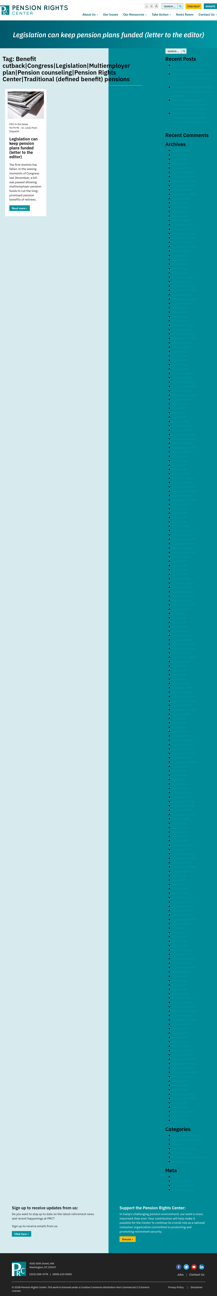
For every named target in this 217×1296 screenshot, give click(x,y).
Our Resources (134, 14)
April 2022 (179, 364)
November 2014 (183, 753)
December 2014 (183, 749)
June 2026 (180, 159)
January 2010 (182, 1002)
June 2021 (179, 408)
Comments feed (183, 1185)
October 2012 (182, 862)
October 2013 (182, 810)
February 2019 (182, 530)
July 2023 (179, 307)
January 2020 (182, 482)
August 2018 (181, 556)
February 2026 (182, 172)
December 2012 (183, 854)
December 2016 (183, 644)
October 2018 (182, 548)
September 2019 (184, 500)
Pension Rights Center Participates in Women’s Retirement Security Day (189, 104)
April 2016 (179, 679)
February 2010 (182, 998)
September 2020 (184, 447)
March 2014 (180, 788)
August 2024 (181, 251)
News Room (184, 14)
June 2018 (179, 565)
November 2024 (184, 238)
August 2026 (181, 150)
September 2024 (184, 246)
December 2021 (183, 382)
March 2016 (180, 683)
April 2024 (179, 268)
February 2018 (182, 583)
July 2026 (179, 155)
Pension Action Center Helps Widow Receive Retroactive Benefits (192, 91)
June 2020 (180, 460)
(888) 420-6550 (62, 1274)
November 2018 (183, 543)
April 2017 (179, 626)
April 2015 (179, 731)
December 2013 (183, 801)
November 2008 (184, 1063)
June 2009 (180, 1033)
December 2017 (183, 591)
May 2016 (179, 674)
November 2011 (183, 910)
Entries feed (181, 1181)
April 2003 (180, 1120)
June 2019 (179, 513)
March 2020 (181, 473)
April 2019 (179, 522)
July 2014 (179, 771)
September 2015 (184, 709)
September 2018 (184, 552)
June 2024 (180, 259)
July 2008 (179, 1081)
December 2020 (183, 434)
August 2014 (181, 766)
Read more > (19, 208)
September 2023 (184, 299)
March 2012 (180, 893)
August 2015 (181, 714)
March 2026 (181, 168)
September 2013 (184, 814)
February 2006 (183, 1111)
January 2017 (182, 640)
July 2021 (179, 404)
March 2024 (181, 273)
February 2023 (182, 325)
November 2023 (184, 290)
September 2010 (184, 967)
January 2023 (182, 329)
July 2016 (179, 666)
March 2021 (180, 421)
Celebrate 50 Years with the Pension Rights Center (192, 67)
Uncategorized (182, 1161)
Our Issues (110, 14)
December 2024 (183, 233)
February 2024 (182, 277)
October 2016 (182, 653)
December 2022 (183, 334)
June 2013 (179, 827)
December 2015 (183, 696)
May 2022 (179, 360)
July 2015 (179, 718)
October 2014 (182, 758)
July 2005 (179, 1116)
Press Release (182, 1153)
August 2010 (181, 971)
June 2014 (179, 775)
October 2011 (181, 915)
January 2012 (182, 902)
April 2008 (180, 1089)
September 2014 (184, 762)
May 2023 (179, 316)
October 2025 (182, 189)
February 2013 (182, 845)
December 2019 (183, 487)
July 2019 (179, 509)
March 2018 (181, 578)
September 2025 (184, 194)
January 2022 (182, 377)
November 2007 (184, 1094)
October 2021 (182, 391)
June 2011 (179, 932)
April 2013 (179, 836)
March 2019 (181, 526)
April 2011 (179, 941)
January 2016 (182, 692)
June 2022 (180, 356)
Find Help (193, 6)
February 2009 (183, 1050)
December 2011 (183, 906)
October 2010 (182, 963)
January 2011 (181, 954)
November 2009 (184, 1011)
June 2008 (180, 1085)
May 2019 (179, 517)
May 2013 (179, 832)
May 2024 (179, 264)
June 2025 (180, 207)
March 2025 (181, 220)
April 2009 (180, 1041)
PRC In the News (184, 1148)
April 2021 (179, 417)
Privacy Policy (176, 1287)
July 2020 (179, 456)
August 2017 (181, 609)
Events (177, 1144)
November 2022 (184, 338)
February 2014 (182, 792)
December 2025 (183, 181)
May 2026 (179, 163)
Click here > (21, 1234)
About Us (89, 14)
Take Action (160, 14)
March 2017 (180, 631)
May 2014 (179, 779)
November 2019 (183, 491)
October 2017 (182, 600)
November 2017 (183, 596)
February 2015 (182, 740)
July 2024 (179, 255)
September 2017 (184, 605)
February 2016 (182, 687)
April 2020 (180, 469)
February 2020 (183, 478)
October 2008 (182, 1068)
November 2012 (183, 858)
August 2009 (181, 1024)
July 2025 (179, 203)
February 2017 (182, 635)
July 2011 (179, 928)
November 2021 (183, 386)
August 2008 (181, 1076)
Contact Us (196, 1274)
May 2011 (179, 936)
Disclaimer (197, 1287)
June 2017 (179, 618)
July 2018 (179, 561)
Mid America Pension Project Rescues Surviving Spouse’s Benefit (193, 78)
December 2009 (183, 1007)
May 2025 (179, 211)
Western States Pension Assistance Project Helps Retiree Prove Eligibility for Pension (191, 119)
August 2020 (181, 452)
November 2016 (183, 648)
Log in (176, 1176)
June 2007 (180, 1103)
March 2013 (180, 840)
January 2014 (182, 797)
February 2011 (182, 950)
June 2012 (179, 880)
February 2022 (182, 373)
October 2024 (182, 242)
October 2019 (182, 495)
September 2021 (184, 395)
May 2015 (179, 727)
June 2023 (180, 312)
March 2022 (181, 369)
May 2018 (179, 570)
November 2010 (183, 958)
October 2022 (182, 342)
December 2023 (183, 286)
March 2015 (180, 736)
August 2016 (181, 661)
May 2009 (179, 1037)
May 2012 (179, 884)
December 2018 (183, 539)
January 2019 (182, 535)
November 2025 (184, 185)
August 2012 (181, 871)
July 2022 (179, 351)
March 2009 (181, 1046)
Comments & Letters (187, 1139)
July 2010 (179, 976)
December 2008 (183, 1059)
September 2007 (184, 1098)
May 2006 (179, 1107)
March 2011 (180, 945)
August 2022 (181, 347)
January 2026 (182, 176)
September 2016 (184, 657)
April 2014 (179, 784)
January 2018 (182, 587)
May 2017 (179, 622)
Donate (210, 6)
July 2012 (179, 875)
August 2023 (181, 303)
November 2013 (183, 805)
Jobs (180, 1274)
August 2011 (181, 923)
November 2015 (183, 701)
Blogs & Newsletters (186, 1135)
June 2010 (179, 980)
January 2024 (182, 281)
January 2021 (182, 430)
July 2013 (179, 823)
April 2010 (179, 989)
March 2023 (181, 321)
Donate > (127, 1239)
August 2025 (181, 198)
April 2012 (179, 889)
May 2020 (179, 465)
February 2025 (182, 224)
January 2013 (182, 849)
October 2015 (182, 705)
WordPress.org (183, 1190)
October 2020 (182, 443)
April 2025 (179, 216)
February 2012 (182, 897)
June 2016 (179, 670)
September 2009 (184, 1020)
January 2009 (182, 1054)
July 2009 (179, 1028)
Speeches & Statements (189, 1157)
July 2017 (179, 613)
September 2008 (184, 1072)
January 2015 (182, 744)
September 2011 (184, 919)
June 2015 (179, 722)
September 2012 (184, 867)
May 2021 (179, 412)
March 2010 (181, 993)
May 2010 (179, 985)
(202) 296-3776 (38, 1274)
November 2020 (184, 438)
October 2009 (182, 1015)
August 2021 (181, 399)
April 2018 (179, 574)
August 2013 (181, 819)
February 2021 (182, 425)
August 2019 (181, 504)
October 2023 (182, 294)
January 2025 (182, 229)
